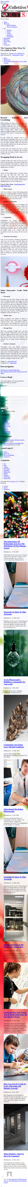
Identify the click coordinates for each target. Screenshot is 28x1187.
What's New (7, 433)
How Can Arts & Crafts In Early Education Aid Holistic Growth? (15, 1086)
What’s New (7, 41)
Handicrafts (7, 38)
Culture (9, 33)
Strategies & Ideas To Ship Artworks (14, 440)
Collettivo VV (14, 481)
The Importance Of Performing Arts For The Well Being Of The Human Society (15, 544)
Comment (4, 385)
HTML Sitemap (11, 25)
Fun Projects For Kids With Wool (10, 370)
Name (3, 399)
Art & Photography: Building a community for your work (14, 682)
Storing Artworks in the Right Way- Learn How (13, 946)
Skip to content (5, 1)
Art (5, 28)
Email (3, 402)
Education (10, 35)
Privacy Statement (12, 27)
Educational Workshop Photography (13, 810)
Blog (5, 43)
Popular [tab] (6, 486)
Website (3, 405)
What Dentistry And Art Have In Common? (14, 1155)
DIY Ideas (6, 40)
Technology (10, 36)
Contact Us (7, 45)
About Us (6, 23)
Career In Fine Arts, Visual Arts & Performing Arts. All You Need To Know (15, 1014)
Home (5, 22)
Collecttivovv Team (17, 55)
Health (9, 32)
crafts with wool (12, 361)
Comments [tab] (7, 489)
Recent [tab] (6, 487)
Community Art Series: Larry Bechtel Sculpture (14, 746)
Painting (9, 30)
